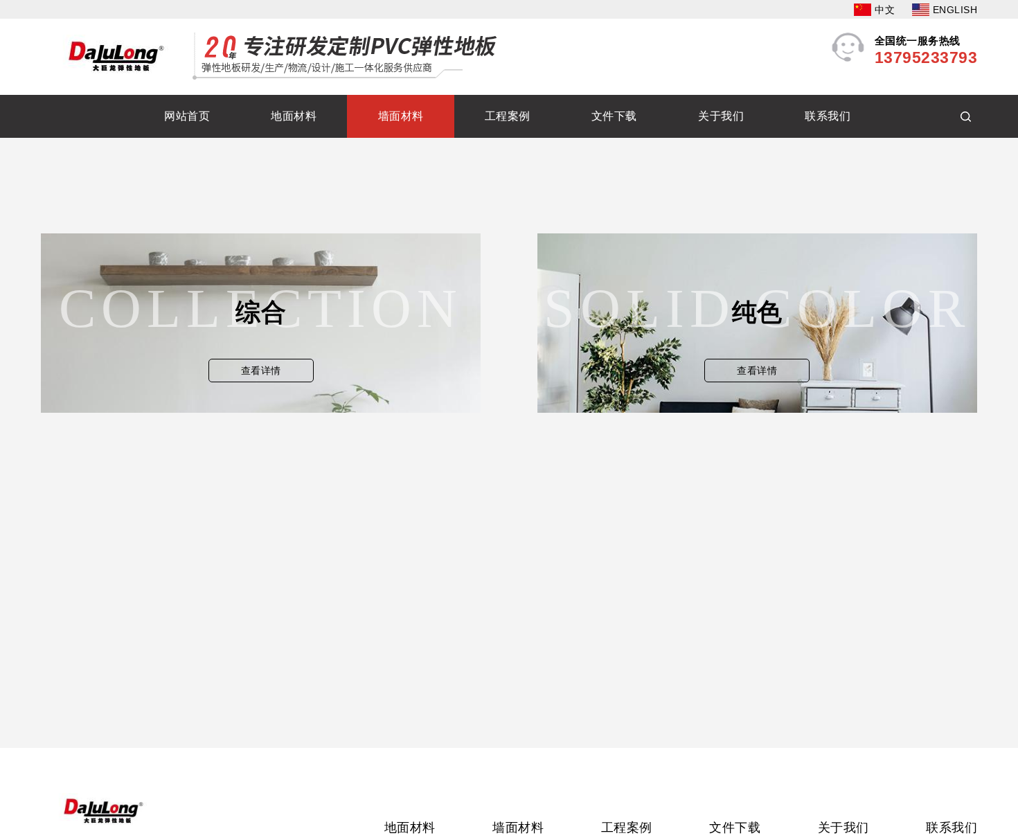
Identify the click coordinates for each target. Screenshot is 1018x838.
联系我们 (827, 116)
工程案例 (507, 116)
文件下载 (614, 116)
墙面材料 (401, 116)
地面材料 (293, 116)
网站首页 (187, 116)
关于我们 (721, 116)
